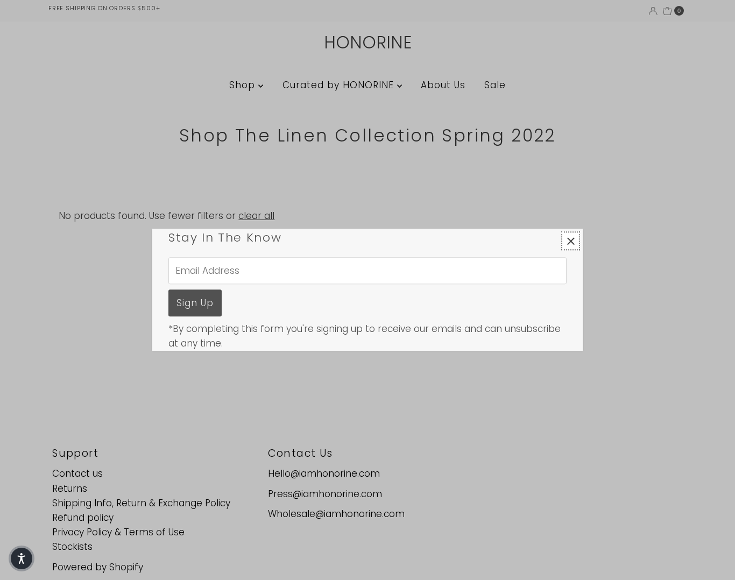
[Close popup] (570, 240)
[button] (21, 558)
